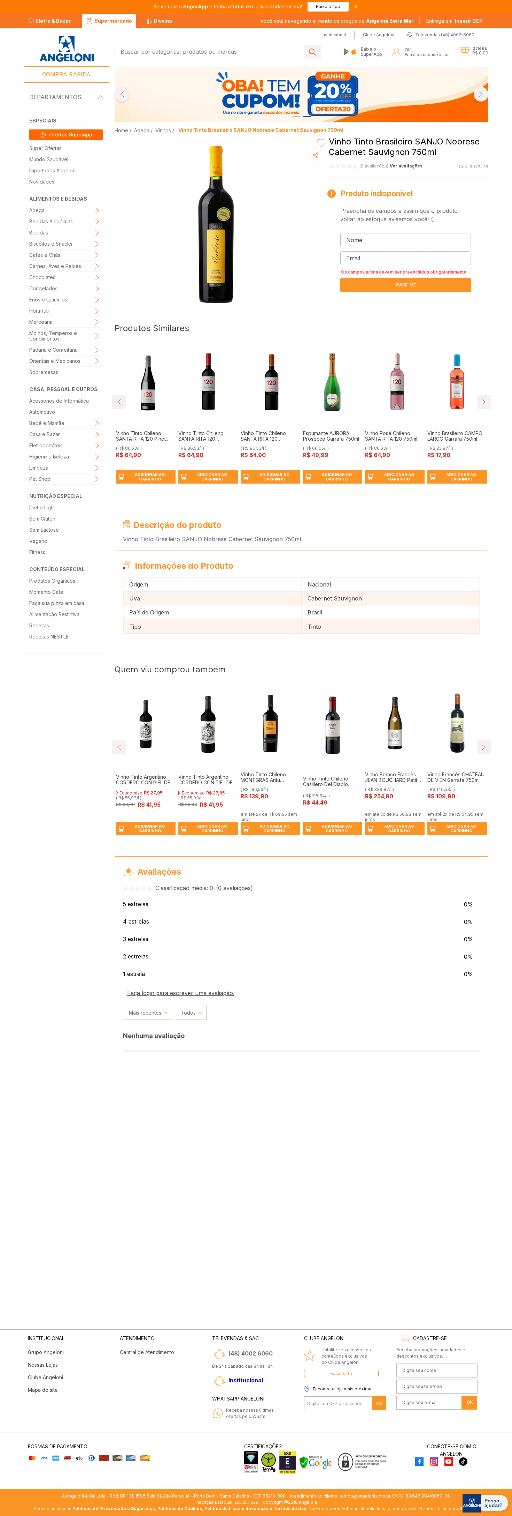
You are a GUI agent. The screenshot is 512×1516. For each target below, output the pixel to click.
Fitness (37, 552)
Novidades (41, 182)
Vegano (38, 541)
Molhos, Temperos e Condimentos (53, 336)
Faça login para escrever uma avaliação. (180, 992)
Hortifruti (39, 311)
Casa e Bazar (44, 434)
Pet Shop (40, 479)
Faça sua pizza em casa (56, 603)
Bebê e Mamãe (46, 423)
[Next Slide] (481, 94)
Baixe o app (328, 6)
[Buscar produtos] (312, 52)
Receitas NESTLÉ (49, 637)
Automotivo (42, 412)
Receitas (39, 625)
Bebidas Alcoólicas (51, 221)
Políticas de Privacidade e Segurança (113, 1508)
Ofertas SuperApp (70, 134)
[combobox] (218, 52)
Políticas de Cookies (179, 1508)
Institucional (245, 1380)
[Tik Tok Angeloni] (463, 1462)
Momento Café (46, 592)
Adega (37, 210)
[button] (454, 21)
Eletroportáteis (46, 445)
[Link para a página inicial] (122, 130)
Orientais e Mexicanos (54, 361)
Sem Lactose (44, 530)
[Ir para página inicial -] (66, 49)
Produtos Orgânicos (52, 581)
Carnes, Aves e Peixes (55, 266)
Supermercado (113, 21)
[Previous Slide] (122, 94)
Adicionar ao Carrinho (150, 476)
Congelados (43, 288)
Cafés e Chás (44, 255)
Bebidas (38, 233)
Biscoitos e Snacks (50, 244)
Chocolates (42, 277)
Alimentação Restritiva (54, 614)
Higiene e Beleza (49, 457)
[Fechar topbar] (355, 6)
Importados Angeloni (53, 170)
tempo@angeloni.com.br (365, 1496)
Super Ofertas (45, 148)
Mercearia (41, 322)
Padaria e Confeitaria (53, 350)
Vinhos (163, 130)
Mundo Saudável (48, 159)
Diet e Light (42, 507)
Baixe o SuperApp (371, 51)
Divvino (163, 21)
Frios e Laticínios (48, 300)
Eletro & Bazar (53, 21)
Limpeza (38, 468)
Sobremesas (43, 372)
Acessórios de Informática (59, 401)
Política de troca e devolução (236, 1508)
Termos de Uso (290, 1508)
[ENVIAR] (405, 285)
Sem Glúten (42, 519)
